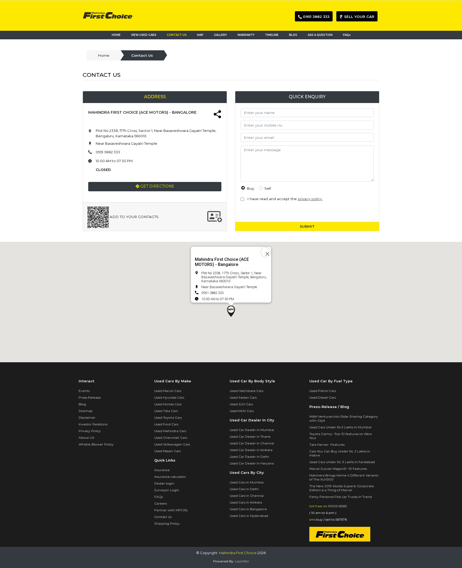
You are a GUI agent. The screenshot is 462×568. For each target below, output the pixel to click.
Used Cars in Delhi (244, 489)
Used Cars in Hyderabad (249, 516)
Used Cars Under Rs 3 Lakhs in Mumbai (340, 427)
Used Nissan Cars (167, 451)
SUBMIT (307, 226)
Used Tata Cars (166, 411)
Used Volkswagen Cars (172, 444)
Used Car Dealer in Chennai (252, 443)
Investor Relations (93, 424)
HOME (116, 35)
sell (267, 188)
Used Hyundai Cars (169, 397)
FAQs (347, 35)
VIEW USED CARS (143, 35)
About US (86, 438)
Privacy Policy (90, 431)
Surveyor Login (166, 490)
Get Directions (156, 186)
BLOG (293, 35)
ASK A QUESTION (320, 35)
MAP (201, 35)
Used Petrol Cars (322, 391)
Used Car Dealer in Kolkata (251, 450)
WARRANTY (246, 35)
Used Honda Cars (168, 404)
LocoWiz (242, 561)
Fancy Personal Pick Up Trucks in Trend (340, 497)
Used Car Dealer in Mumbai (252, 430)
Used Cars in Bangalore (248, 509)
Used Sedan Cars (243, 397)
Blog (82, 404)
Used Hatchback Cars (246, 391)
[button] (231, 311)
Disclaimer (87, 417)
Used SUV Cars (241, 404)
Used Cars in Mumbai (247, 482)
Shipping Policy (167, 523)
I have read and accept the (284, 199)
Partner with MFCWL (171, 510)
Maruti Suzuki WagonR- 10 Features (338, 469)
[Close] (265, 252)
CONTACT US (177, 35)
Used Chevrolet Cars (170, 438)
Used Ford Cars (166, 424)
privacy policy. (310, 199)
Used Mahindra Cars (170, 431)
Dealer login (164, 483)
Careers (160, 503)
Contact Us (163, 517)
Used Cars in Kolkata (246, 502)
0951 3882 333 (108, 152)
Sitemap (86, 411)
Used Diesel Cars (322, 397)
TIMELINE (272, 35)
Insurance (162, 470)
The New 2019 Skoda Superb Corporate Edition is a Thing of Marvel (341, 488)
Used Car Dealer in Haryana (252, 463)
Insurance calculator (170, 477)
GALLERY (220, 35)
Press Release (90, 397)
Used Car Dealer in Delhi (249, 457)
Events (84, 391)
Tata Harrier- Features (327, 445)
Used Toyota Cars (168, 417)
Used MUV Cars (242, 411)
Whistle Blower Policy (96, 444)
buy (250, 188)
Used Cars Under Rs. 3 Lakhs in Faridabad (342, 462)
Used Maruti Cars (167, 391)
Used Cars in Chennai (247, 496)
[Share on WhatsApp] (217, 115)
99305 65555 (337, 506)
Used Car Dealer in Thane (250, 436)
